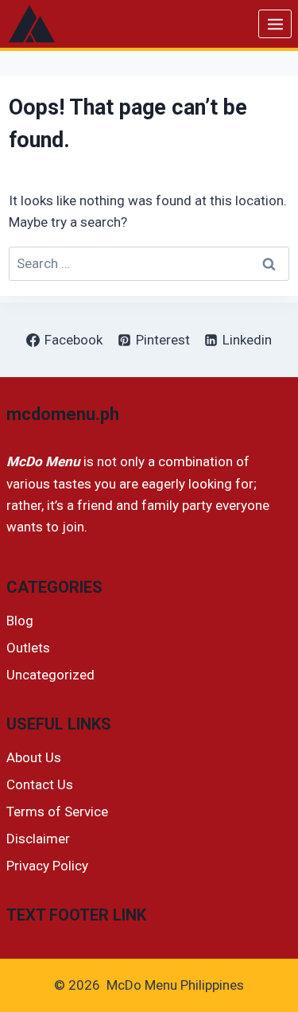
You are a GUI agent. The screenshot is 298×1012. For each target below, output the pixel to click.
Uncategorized (50, 675)
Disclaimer (38, 839)
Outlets (28, 648)
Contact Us (39, 784)
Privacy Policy (47, 866)
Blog (19, 621)
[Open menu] (275, 24)
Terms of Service (57, 811)
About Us (33, 757)
